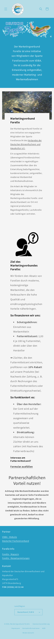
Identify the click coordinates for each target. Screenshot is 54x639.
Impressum (15, 628)
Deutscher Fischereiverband (15, 540)
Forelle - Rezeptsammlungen (16, 558)
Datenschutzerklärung (41, 624)
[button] (6, 9)
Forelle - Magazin (10, 554)
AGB (43, 628)
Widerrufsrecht (28, 633)
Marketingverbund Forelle (20, 624)
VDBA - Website (9, 537)
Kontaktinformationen (30, 628)
